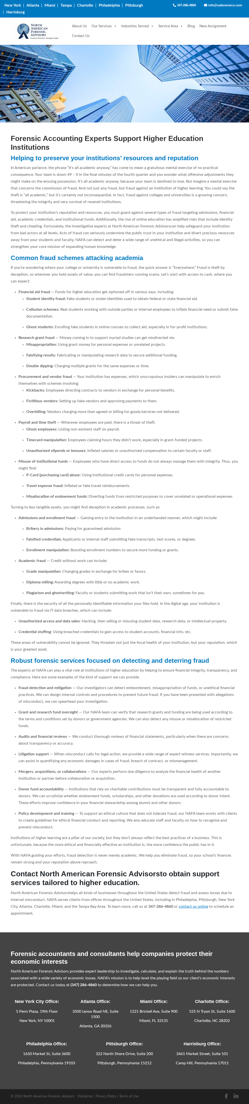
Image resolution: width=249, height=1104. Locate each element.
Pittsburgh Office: (124, 1043)
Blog (191, 26)
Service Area (168, 26)
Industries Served (135, 26)
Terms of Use (129, 1096)
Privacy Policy (106, 1096)
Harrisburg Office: (202, 1043)
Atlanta (33, 5)
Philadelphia (109, 5)
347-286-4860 (186, 5)
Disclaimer (85, 1096)
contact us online (193, 906)
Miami (49, 5)
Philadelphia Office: (46, 1043)
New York (12, 5)
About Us (79, 26)
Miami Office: (154, 1001)
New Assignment (212, 26)
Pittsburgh (134, 5)
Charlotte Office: (212, 1001)
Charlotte (85, 5)
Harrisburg (15, 12)
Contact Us (81, 36)
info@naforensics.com (224, 5)
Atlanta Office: (95, 1001)
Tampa (66, 5)
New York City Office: (37, 1001)
